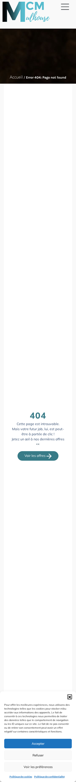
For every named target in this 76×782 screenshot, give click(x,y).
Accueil (16, 77)
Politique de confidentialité (49, 776)
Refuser (38, 755)
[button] (70, 697)
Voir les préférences (38, 767)
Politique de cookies (21, 776)
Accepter (38, 744)
